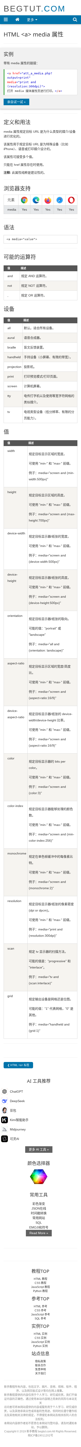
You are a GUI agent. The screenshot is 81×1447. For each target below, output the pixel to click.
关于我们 (40, 1373)
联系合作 (40, 1365)
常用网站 (38, 1218)
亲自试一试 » (16, 102)
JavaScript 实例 (40, 1342)
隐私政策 (40, 1361)
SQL (39, 1222)
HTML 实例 (40, 1333)
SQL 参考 (40, 1318)
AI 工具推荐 (39, 1081)
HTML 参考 (40, 1306)
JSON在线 (39, 1208)
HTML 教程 (40, 1279)
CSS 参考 (40, 1310)
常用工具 (39, 1195)
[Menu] (6, 19)
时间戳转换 (39, 1213)
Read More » (38, 1233)
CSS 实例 (40, 1338)
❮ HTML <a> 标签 (18, 1065)
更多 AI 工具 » (39, 1149)
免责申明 (40, 1369)
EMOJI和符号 (38, 1227)
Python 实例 (40, 1346)
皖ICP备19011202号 (40, 1435)
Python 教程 (40, 1291)
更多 (31, 19)
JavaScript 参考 (40, 1314)
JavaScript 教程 (40, 1287)
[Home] (17, 19)
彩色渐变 (38, 1203)
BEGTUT (34, 9)
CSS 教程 (40, 1283)
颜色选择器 (38, 1163)
